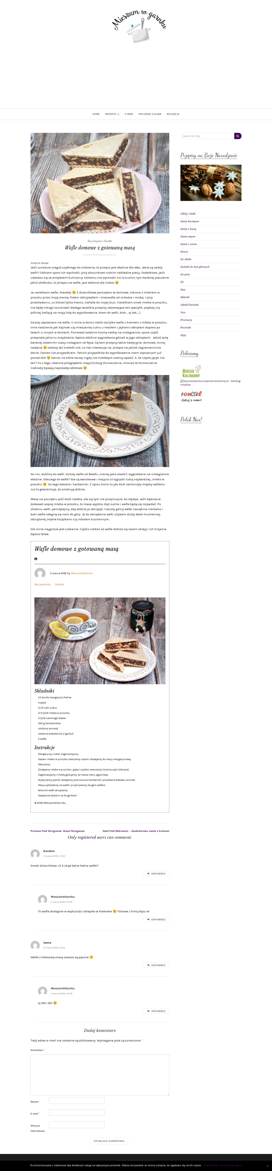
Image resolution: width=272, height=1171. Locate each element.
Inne (182, 289)
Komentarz (38, 1050)
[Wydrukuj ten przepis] (35, 558)
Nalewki (184, 297)
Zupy (183, 335)
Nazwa (35, 1101)
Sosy (182, 312)
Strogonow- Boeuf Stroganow (58, 831)
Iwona (47, 942)
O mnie (129, 114)
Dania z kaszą (188, 229)
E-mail (35, 1113)
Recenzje (173, 114)
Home (96, 114)
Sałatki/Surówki (189, 304)
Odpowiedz (158, 873)
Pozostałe (185, 327)
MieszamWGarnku (107, 254)
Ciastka (108, 240)
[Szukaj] (237, 136)
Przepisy (111, 114)
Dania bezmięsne (189, 221)
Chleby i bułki (188, 213)
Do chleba (185, 259)
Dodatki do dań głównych (194, 266)
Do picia (185, 274)
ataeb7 (122, 474)
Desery (184, 251)
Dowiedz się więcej (231, 1165)
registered (87, 837)
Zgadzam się (211, 1165)
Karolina (49, 851)
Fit (182, 282)
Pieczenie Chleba (150, 114)
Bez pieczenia (95, 240)
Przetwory (186, 320)
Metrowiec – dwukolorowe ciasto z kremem (136, 831)
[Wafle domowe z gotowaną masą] (100, 182)
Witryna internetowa (38, 1128)
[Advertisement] (136, 81)
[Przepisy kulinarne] (191, 370)
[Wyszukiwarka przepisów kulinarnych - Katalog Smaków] (210, 382)
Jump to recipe (39, 263)
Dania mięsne (187, 236)
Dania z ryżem (188, 244)
